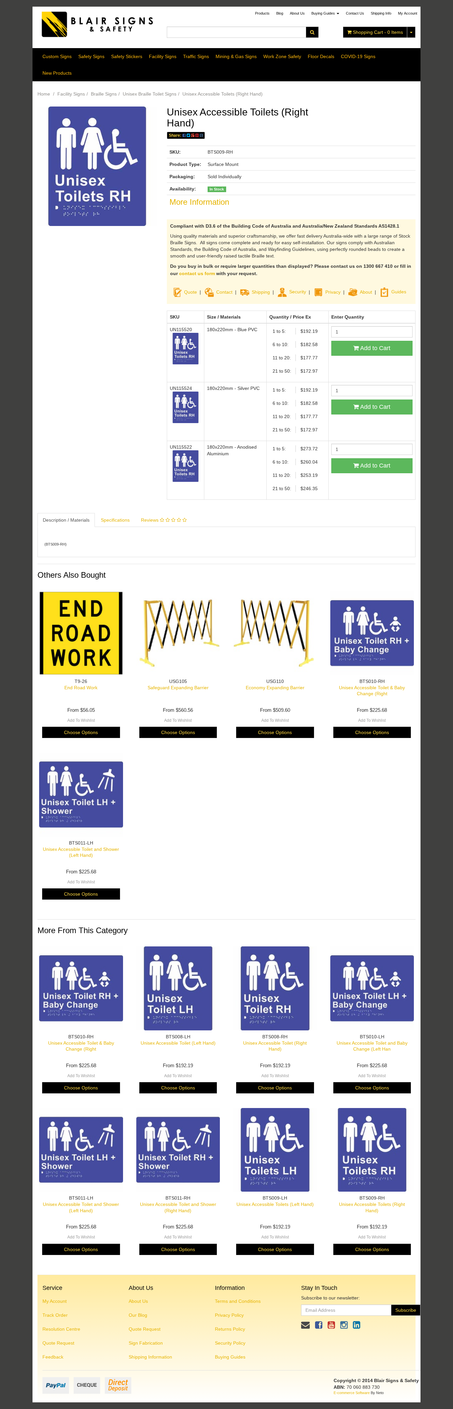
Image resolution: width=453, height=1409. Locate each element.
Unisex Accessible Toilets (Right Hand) (222, 94)
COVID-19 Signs (358, 56)
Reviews (150, 520)
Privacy (333, 291)
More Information (199, 201)
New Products (57, 73)
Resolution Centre (61, 1329)
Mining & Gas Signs (236, 56)
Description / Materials (66, 520)
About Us (297, 13)
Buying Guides (323, 13)
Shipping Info (381, 13)
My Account (54, 1301)
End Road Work (80, 687)
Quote (190, 291)
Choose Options (81, 732)
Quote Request (58, 1343)
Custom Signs (57, 56)
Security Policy (230, 1343)
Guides (398, 291)
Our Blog (138, 1315)
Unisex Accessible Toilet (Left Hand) (178, 1043)
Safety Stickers (126, 56)
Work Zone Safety (282, 56)
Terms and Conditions (238, 1301)
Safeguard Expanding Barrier (178, 687)
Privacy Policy (229, 1315)
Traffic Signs (196, 56)
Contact (224, 291)
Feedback (52, 1357)
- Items (378, 32)
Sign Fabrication (146, 1343)
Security (297, 291)
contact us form (197, 273)
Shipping (261, 291)
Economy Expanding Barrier (275, 687)
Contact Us (355, 13)
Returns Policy (230, 1329)
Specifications (115, 520)
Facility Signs (162, 56)
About (366, 291)
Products (262, 13)
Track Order (55, 1315)
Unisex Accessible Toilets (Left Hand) (275, 1204)
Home (43, 94)
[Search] (312, 32)
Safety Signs (91, 56)
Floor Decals (321, 56)
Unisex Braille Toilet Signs (149, 94)
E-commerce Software (352, 1393)
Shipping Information (150, 1357)
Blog (279, 13)
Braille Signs (104, 94)
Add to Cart (374, 348)
